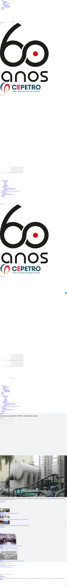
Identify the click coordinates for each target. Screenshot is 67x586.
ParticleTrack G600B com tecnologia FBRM (10, 188)
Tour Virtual (3, 411)
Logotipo (3, 8)
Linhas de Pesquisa (5, 180)
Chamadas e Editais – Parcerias (7, 409)
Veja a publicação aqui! (3, 500)
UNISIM (6, 184)
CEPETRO (3, 385)
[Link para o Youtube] (29, 178)
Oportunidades (3, 193)
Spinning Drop (6, 189)
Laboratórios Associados (6, 402)
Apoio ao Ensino (4, 190)
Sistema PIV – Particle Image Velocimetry (10, 404)
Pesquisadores (5, 186)
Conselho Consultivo (7, 6)
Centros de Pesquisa (5, 185)
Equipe (2, 392)
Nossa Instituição (5, 1)
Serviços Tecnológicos (4, 192)
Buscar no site (9, 172)
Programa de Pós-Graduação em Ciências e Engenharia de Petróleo (11, 191)
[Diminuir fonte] (17, 372)
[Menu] (6, 203)
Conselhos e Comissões (6, 389)
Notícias (3, 195)
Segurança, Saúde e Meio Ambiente (6, 7)
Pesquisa (3, 395)
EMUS (4, 187)
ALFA (5, 397)
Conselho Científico (7, 5)
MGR (5, 183)
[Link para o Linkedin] (6, 178)
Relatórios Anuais (5, 4)
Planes (4, 3)
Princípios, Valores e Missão (6, 387)
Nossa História (5, 2)
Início (0, 413)
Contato (2, 9)
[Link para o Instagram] (18, 178)
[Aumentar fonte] (6, 372)
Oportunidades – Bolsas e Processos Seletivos (8, 194)
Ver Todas (1, 533)
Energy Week (3, 196)
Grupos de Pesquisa (5, 181)
